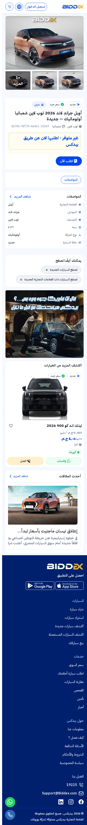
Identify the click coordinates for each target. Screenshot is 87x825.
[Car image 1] (71, 80)
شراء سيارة (77, 609)
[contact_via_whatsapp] (10, 802)
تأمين (80, 698)
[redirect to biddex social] (81, 802)
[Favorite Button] (11, 425)
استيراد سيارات (74, 617)
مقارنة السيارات (74, 681)
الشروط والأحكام (73, 754)
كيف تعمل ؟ (76, 737)
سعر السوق (76, 665)
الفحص (79, 690)
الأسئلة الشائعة (74, 746)
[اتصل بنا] (10, 815)
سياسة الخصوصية (72, 762)
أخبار (81, 707)
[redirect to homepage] (73, 7)
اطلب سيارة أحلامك (71, 673)
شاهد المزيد (22, 196)
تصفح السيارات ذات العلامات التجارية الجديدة (50, 279)
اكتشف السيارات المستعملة (66, 634)
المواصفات (70, 180)
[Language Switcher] (19, 6)
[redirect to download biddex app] (69, 585)
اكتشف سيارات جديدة (69, 626)
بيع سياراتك (76, 643)
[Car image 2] (44, 80)
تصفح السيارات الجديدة (63, 269)
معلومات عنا (76, 729)
